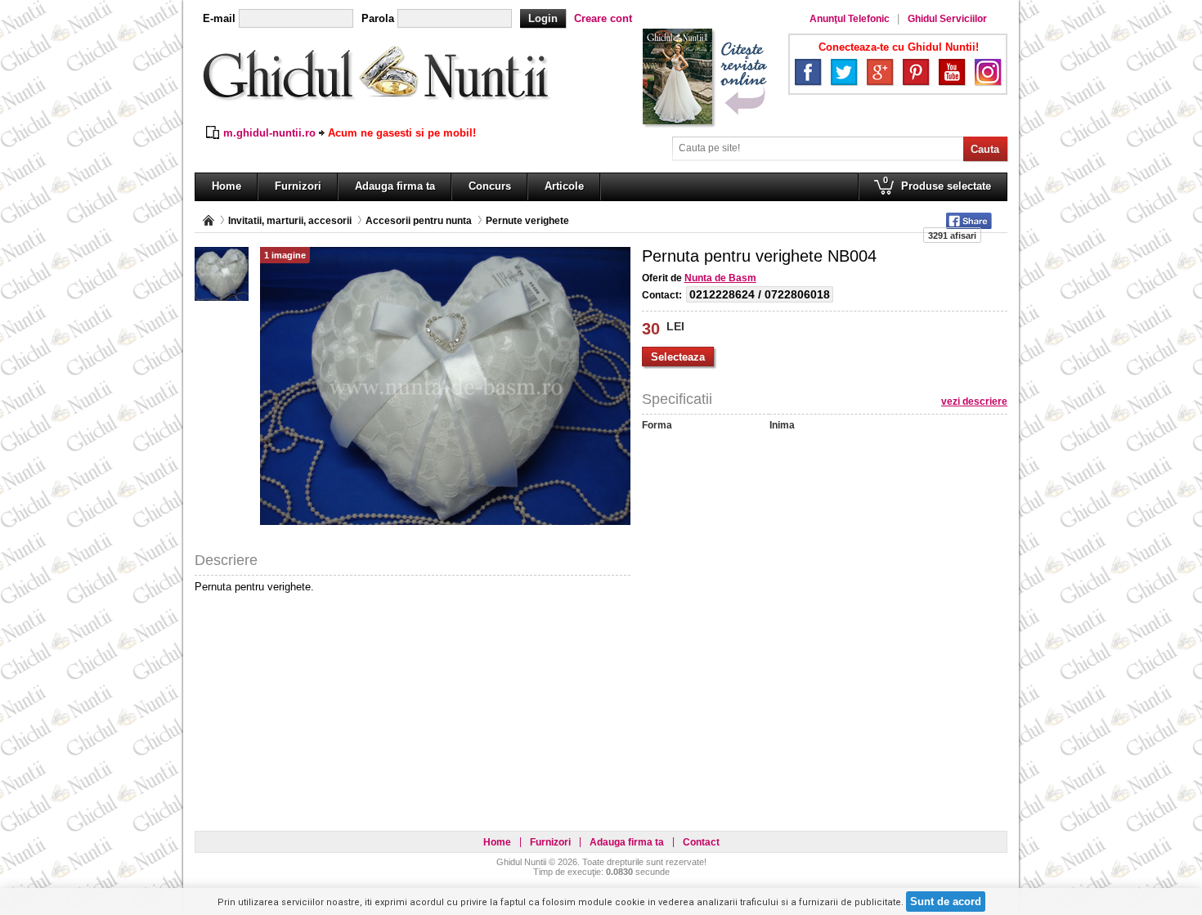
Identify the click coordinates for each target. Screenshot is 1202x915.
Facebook (808, 72)
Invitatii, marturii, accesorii (290, 221)
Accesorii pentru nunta (419, 221)
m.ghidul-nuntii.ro (269, 133)
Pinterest (916, 72)
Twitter (844, 72)
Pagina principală (208, 220)
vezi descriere (974, 401)
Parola (377, 18)
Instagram (988, 72)
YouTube (952, 72)
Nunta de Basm (720, 278)
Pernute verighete (527, 221)
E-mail (219, 18)
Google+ (880, 72)
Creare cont (603, 18)
